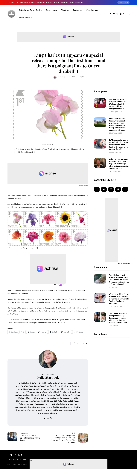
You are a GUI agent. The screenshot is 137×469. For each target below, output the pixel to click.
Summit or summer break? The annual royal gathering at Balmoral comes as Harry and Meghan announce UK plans (117, 124)
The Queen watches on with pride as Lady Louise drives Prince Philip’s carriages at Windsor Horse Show (118, 318)
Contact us (77, 10)
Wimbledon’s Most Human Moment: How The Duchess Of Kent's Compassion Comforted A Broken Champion (119, 279)
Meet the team (92, 10)
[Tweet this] (77, 343)
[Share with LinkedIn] (80, 343)
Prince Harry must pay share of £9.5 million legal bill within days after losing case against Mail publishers (119, 163)
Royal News (51, 10)
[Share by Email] (86, 343)
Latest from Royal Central (30, 10)
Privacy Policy (25, 17)
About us (65, 10)
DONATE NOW (123, 3)
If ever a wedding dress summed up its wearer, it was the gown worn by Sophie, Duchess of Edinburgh (119, 298)
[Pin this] (83, 343)
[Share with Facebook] (74, 343)
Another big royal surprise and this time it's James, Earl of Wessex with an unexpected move (118, 104)
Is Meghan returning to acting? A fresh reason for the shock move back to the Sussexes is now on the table (118, 144)
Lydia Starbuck (65, 77)
